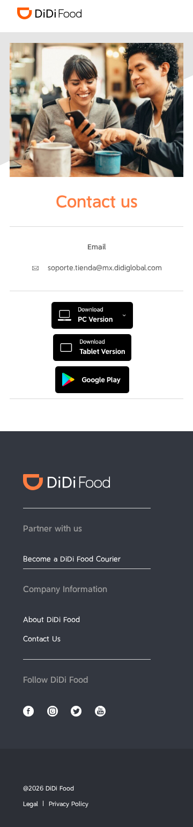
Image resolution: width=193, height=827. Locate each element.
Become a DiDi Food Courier (72, 559)
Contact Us (42, 638)
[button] (92, 315)
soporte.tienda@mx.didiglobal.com (105, 267)
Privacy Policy (68, 804)
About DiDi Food (51, 619)
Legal (30, 804)
